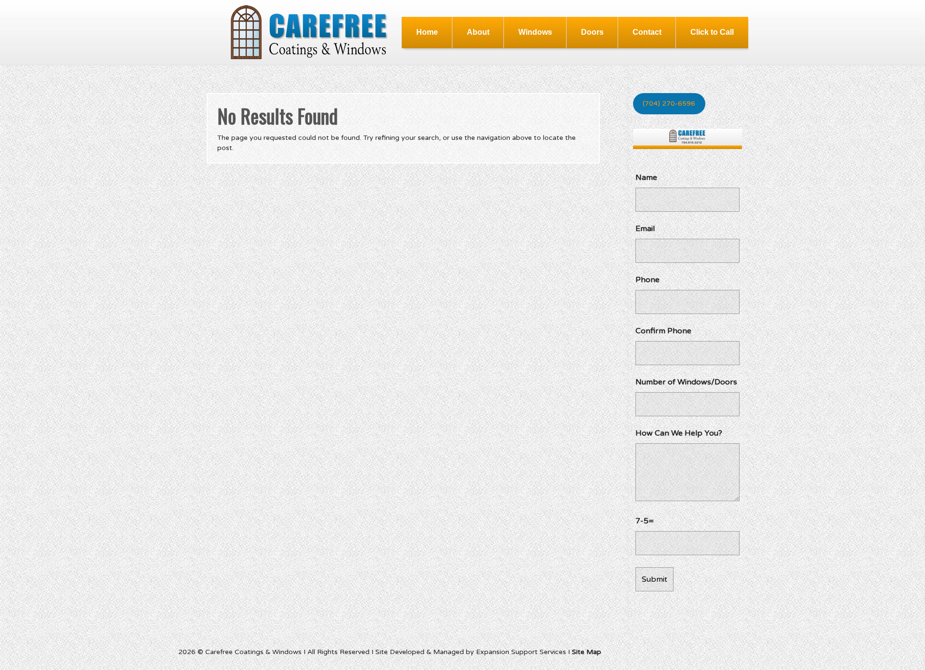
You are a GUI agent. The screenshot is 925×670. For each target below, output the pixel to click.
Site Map (586, 652)
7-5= (644, 521)
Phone (647, 280)
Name (646, 177)
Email (645, 228)
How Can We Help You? (678, 433)
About (478, 32)
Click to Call (712, 32)
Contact (647, 32)
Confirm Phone (663, 331)
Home (427, 32)
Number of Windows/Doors (686, 382)
